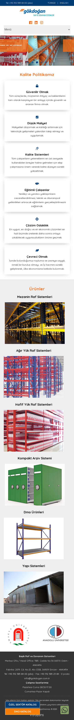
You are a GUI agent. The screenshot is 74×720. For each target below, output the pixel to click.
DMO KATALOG (22, 711)
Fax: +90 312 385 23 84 (47, 673)
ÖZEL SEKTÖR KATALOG (22, 704)
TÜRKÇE (52, 3)
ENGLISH (64, 3)
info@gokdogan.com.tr (37, 678)
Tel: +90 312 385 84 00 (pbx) (19, 3)
